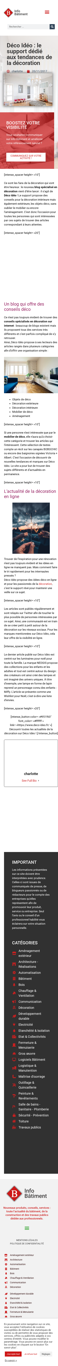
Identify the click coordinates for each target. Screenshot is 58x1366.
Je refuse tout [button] (30, 1354)
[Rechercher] (52, 26)
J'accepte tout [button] (13, 1354)
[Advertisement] (29, 269)
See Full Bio (29, 780)
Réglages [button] (46, 1354)
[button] (47, 12)
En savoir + (11, 1360)
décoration (45, 583)
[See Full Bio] (38, 780)
